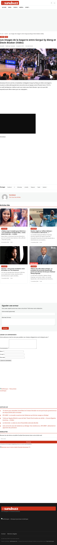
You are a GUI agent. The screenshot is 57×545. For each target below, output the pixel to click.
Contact (3, 534)
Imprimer (44, 187)
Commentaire (4, 348)
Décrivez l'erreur (6, 317)
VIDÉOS (21, 7)
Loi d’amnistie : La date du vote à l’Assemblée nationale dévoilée (20, 423)
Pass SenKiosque (50, 541)
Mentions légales (12, 534)
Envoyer (5, 328)
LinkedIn (26, 187)
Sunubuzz (13, 46)
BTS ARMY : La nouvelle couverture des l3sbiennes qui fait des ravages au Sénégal (25, 415)
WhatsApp (19, 187)
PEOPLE (15, 7)
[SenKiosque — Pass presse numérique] (28, 397)
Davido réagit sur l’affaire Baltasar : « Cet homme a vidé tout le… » (41, 231)
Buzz (6, 36)
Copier (38, 187)
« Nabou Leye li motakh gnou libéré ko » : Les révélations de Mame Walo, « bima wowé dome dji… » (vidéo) (13, 232)
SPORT (27, 7)
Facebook (9, 187)
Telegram (33, 187)
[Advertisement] (28, 20)
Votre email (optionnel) (8, 311)
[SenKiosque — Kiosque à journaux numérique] (28, 525)
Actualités (4, 228)
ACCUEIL (4, 7)
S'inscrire (28, 442)
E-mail (2, 354)
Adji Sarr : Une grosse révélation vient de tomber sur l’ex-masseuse (13, 269)
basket (2, 36)
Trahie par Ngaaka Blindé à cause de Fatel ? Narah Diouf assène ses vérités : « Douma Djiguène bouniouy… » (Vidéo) (29, 419)
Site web (2, 357)
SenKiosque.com (13, 541)
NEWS (9, 7)
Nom (2, 351)
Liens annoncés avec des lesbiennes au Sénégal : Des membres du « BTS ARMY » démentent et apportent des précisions (29, 427)
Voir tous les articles (15, 197)
